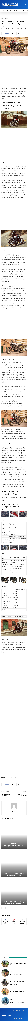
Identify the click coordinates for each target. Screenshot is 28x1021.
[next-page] (5, 908)
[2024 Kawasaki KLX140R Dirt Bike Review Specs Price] (14, 835)
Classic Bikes (8, 777)
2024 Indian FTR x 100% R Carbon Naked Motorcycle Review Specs (18, 1001)
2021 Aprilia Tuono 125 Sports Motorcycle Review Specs (6, 794)
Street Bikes (14, 777)
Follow (14, 918)
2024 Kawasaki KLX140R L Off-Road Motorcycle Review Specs (17, 992)
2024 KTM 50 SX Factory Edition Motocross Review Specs (14, 874)
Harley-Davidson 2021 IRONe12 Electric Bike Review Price (21, 794)
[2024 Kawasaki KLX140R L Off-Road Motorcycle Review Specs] (5, 991)
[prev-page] (2, 908)
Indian (13, 899)
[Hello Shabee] (2, 29)
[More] (18, 33)
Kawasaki (13, 843)
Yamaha (6, 18)
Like (5, 918)
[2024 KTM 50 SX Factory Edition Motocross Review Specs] (14, 863)
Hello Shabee (8, 28)
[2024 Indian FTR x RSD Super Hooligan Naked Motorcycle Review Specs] (14, 891)
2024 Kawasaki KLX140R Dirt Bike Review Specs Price (14, 846)
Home (2, 18)
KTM (14, 871)
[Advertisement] (14, 72)
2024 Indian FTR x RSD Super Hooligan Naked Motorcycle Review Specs (14, 902)
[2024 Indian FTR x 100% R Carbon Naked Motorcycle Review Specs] (5, 1001)
